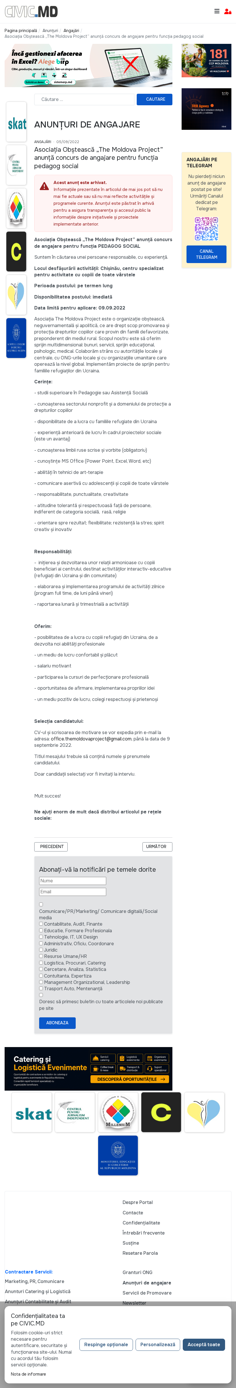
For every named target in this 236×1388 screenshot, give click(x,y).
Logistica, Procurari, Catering (75, 963)
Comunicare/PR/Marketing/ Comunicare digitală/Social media (98, 914)
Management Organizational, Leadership (87, 982)
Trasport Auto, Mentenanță (73, 989)
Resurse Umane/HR (65, 956)
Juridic (51, 950)
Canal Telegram (206, 254)
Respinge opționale (106, 1345)
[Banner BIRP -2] (88, 65)
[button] (227, 11)
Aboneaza (57, 1022)
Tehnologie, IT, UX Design (71, 937)
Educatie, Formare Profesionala (78, 931)
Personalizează (157, 1345)
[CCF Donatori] (206, 60)
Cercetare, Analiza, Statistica (75, 969)
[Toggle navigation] (217, 11)
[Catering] (88, 1069)
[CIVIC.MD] (31, 11)
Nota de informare (28, 1374)
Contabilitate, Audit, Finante (73, 924)
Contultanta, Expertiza (68, 976)
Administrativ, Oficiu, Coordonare (79, 944)
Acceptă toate (204, 1345)
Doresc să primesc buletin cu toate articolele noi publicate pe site (101, 1005)
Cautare (155, 99)
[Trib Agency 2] (206, 109)
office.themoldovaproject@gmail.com (91, 739)
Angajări (42, 142)
